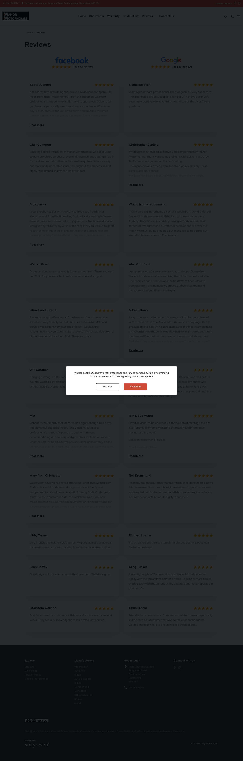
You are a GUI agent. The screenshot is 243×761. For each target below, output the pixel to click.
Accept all (135, 386)
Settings (107, 386)
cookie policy (146, 376)
